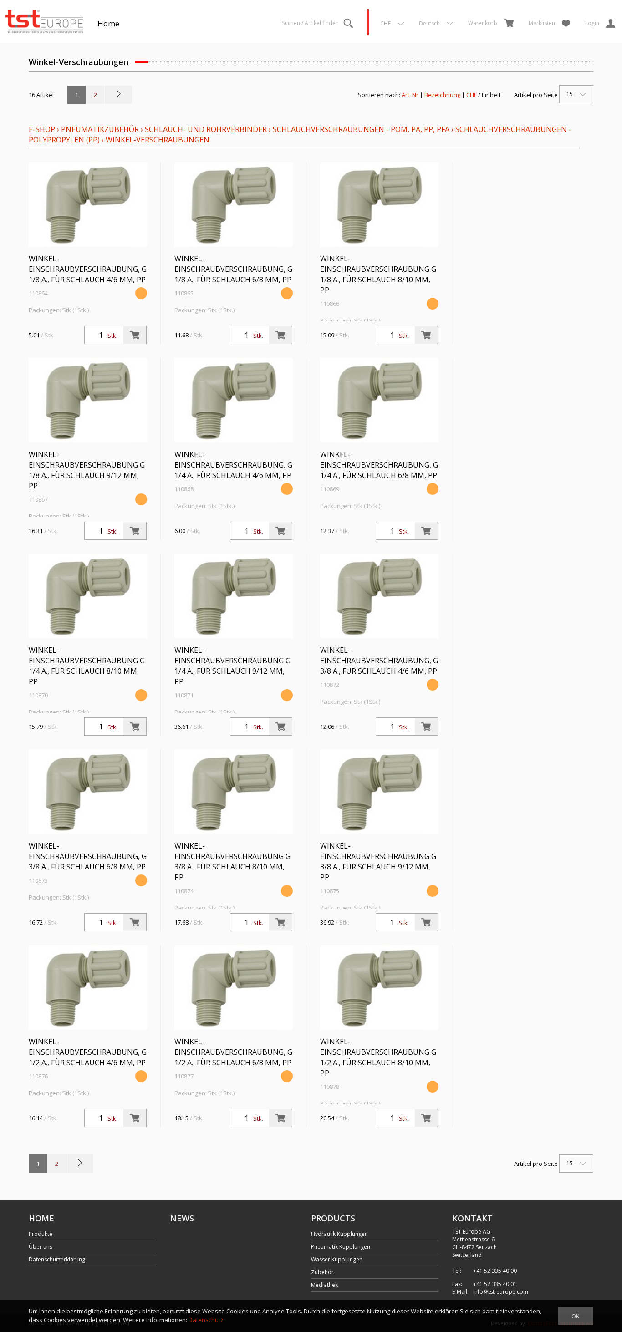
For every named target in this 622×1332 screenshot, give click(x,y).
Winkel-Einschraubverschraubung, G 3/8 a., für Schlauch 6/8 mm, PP (88, 856)
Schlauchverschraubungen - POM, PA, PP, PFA (361, 129)
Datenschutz (206, 1320)
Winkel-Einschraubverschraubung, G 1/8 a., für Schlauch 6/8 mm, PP (233, 269)
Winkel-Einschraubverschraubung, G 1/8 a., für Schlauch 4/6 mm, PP (88, 269)
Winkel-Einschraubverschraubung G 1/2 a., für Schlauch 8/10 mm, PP (378, 1057)
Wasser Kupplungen (336, 1259)
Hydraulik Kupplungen (339, 1234)
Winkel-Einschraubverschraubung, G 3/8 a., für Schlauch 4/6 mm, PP (379, 660)
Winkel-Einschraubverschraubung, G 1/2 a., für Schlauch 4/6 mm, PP (88, 1052)
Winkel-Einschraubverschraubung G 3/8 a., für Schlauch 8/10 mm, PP (232, 861)
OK (575, 1316)
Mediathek (324, 1285)
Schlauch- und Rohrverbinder (206, 129)
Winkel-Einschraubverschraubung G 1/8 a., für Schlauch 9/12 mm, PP (87, 470)
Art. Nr (410, 95)
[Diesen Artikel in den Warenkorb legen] (134, 335)
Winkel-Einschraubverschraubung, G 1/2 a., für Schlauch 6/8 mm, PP (233, 1052)
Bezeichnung (442, 95)
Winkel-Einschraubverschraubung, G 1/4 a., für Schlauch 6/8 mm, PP (379, 464)
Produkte (40, 1234)
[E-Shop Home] (44, 20)
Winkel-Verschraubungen (157, 140)
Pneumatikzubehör (101, 129)
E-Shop (42, 129)
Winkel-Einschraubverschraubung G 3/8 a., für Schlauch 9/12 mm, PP (378, 861)
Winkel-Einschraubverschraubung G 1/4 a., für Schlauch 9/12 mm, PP (232, 665)
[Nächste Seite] (118, 95)
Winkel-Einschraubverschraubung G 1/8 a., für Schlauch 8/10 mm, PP (378, 274)
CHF (471, 95)
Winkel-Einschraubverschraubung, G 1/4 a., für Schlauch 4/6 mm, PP (233, 464)
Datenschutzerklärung (57, 1259)
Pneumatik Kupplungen (340, 1247)
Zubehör (322, 1272)
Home (108, 23)
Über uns (40, 1247)
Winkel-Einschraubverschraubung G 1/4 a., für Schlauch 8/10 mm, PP (87, 665)
